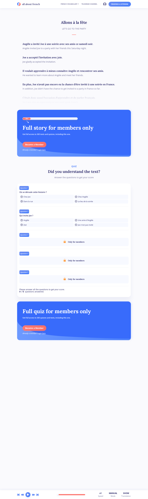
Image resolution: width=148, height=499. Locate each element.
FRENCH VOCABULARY (69, 4)
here (44, 150)
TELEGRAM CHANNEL (89, 4)
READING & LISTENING (119, 4)
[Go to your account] (105, 4)
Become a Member (34, 144)
